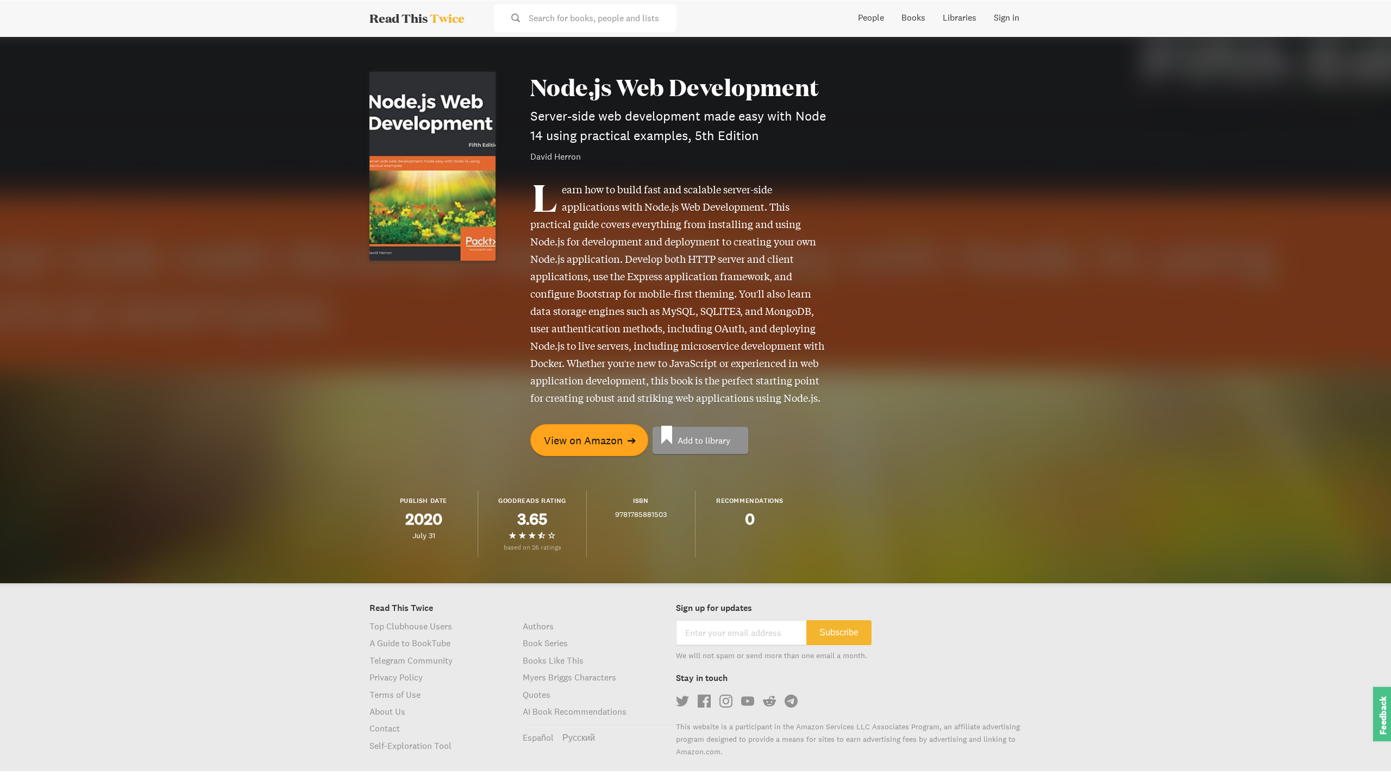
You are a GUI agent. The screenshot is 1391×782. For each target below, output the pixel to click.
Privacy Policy (396, 677)
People (871, 17)
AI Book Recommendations (574, 711)
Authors (538, 626)
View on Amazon (590, 440)
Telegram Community (411, 660)
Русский (578, 737)
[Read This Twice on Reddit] (769, 701)
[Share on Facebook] (1365, 74)
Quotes (536, 694)
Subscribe (839, 632)
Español (538, 737)
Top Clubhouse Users (410, 626)
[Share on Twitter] (1365, 54)
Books (913, 17)
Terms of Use (395, 694)
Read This (417, 18)
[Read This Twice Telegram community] (791, 701)
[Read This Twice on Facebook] (704, 701)
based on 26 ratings (532, 547)
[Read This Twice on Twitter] (682, 701)
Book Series (545, 643)
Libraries (959, 17)
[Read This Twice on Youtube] (747, 701)
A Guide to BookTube (409, 643)
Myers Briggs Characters (569, 677)
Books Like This (553, 660)
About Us (387, 711)
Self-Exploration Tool (410, 745)
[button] (1363, 754)
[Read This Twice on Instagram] (725, 701)
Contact (384, 728)
